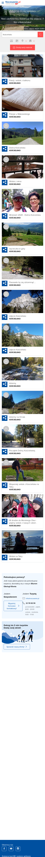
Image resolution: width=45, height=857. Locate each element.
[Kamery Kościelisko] (17, 41)
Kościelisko (15, 83)
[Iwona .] (6, 92)
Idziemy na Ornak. (17, 416)
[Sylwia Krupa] (6, 126)
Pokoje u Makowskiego (19, 114)
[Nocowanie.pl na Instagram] (18, 848)
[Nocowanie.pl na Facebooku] (4, 848)
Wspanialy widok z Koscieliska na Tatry (24, 485)
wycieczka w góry (17, 248)
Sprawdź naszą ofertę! (15, 646)
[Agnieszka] (6, 193)
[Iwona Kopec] (6, 534)
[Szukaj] (40, 34)
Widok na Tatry (15, 556)
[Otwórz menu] (3, 3)
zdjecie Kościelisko (17, 316)
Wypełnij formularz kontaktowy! (12, 606)
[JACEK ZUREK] (6, 227)
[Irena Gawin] (6, 159)
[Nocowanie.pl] (13, 3)
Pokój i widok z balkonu (19, 80)
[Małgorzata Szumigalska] (6, 498)
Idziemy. (12, 383)
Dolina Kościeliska (17, 147)
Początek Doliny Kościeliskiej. (22, 450)
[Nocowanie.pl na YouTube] (11, 848)
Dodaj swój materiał (24, 47)
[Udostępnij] (4, 81)
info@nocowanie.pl (32, 598)
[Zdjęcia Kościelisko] (11, 41)
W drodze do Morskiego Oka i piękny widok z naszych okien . (23, 521)
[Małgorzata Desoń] (6, 58)
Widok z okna (15, 181)
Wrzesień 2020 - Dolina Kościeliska (25, 214)
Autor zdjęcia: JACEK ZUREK (34, 29)
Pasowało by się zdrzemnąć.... (22, 282)
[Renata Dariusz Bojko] (6, 462)
